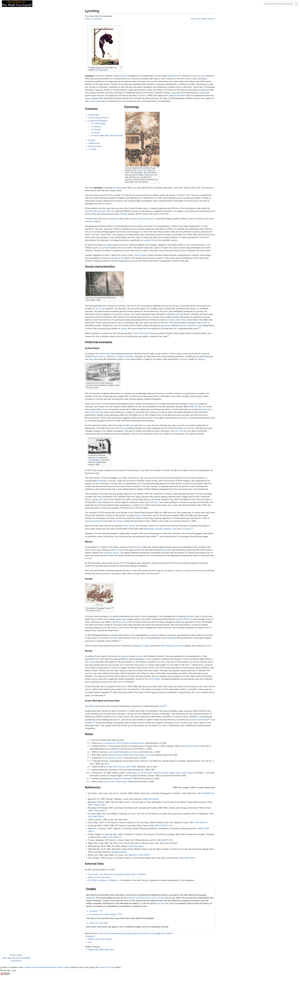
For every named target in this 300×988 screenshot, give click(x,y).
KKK (96, 457)
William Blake (103, 70)
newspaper (102, 480)
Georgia (158, 529)
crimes (124, 328)
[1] (200, 328)
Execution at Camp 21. (115, 758)
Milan (118, 622)
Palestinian (89, 706)
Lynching (93, 911)
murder (123, 76)
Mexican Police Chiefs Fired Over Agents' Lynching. (131, 755)
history (100, 910)
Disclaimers (16, 961)
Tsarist (198, 692)
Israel (162, 706)
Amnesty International (198, 719)
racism (132, 525)
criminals (123, 214)
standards (90, 898)
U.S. (202, 226)
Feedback (60, 3)
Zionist (121, 682)
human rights (95, 101)
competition (192, 325)
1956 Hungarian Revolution (172, 645)
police (132, 425)
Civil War (180, 314)
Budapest (137, 645)
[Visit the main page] (17, 3)
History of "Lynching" (98, 923)
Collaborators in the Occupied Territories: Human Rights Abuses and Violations (160, 773)
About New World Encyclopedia (16, 958)
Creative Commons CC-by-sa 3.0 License (145, 898)
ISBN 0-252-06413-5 (111, 837)
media (152, 555)
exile (91, 359)
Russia (202, 92)
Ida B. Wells (181, 320)
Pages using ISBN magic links (101, 949)
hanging (146, 240)
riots (123, 622)
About (49, 3)
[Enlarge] (121, 67)
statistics (138, 515)
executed (89, 221)
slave (123, 247)
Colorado (119, 521)
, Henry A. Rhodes (117, 874)
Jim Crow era (181, 431)
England (127, 258)
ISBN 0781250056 (151, 799)
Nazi (157, 635)
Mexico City (116, 550)
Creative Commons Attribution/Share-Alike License (46, 967)
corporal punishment (146, 218)
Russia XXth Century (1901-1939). (122, 766)
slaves (104, 409)
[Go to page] (296, 3)
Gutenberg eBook (136, 846)
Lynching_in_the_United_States (102, 914)
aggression (165, 325)
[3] (192, 528)
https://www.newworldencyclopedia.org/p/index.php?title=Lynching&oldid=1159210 (136, 933)
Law (90, 942)
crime (125, 525)
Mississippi (149, 529)
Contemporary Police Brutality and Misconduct (123, 743)
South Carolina (140, 255)
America (143, 95)
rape (120, 322)
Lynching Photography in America (124, 752)
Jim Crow (100, 308)
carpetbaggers (94, 460)
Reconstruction (99, 356)
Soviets (208, 645)
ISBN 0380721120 (165, 840)
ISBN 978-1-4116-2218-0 (139, 855)
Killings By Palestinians (122, 778)
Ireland (114, 258)
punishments (113, 218)
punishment (172, 76)
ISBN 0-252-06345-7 (97, 810)
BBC (90, 722)
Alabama (167, 529)
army (144, 425)
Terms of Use (105, 967)
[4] (157, 536)
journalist (171, 320)
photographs (165, 550)
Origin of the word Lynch (99, 877)
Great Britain (184, 619)
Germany (190, 616)
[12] (94, 722)
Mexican (137, 547)
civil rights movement (123, 356)
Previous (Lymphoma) (93, 19)
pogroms (125, 656)
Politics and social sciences (100, 939)
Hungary (146, 645)
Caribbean (105, 247)
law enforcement (142, 333)
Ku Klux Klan (93, 412)
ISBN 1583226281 (187, 858)
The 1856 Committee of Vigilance (103, 880)
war (138, 638)
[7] (190, 664)
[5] (159, 573)
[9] (105, 695)
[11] (209, 719)
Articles (39, 3)
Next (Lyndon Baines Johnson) (203, 19)
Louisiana (186, 529)
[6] (120, 640)
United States (105, 353)
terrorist (201, 76)
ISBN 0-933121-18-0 (164, 825)
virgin (100, 499)
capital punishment (176, 95)
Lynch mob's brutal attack (115, 781)
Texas (140, 170)
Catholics (153, 502)
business (182, 325)
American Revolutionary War (97, 211)
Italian (87, 622)
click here (161, 903)
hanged (170, 638)
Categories (90, 936)
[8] (111, 692)
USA (144, 170)
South (122, 428)
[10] (165, 705)
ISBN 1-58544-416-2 (97, 805)
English (118, 187)
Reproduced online (190, 746)
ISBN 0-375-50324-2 (198, 822)
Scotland (113, 638)
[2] (169, 336)
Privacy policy (16, 955)
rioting (91, 662)
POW (120, 635)
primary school (112, 552)
